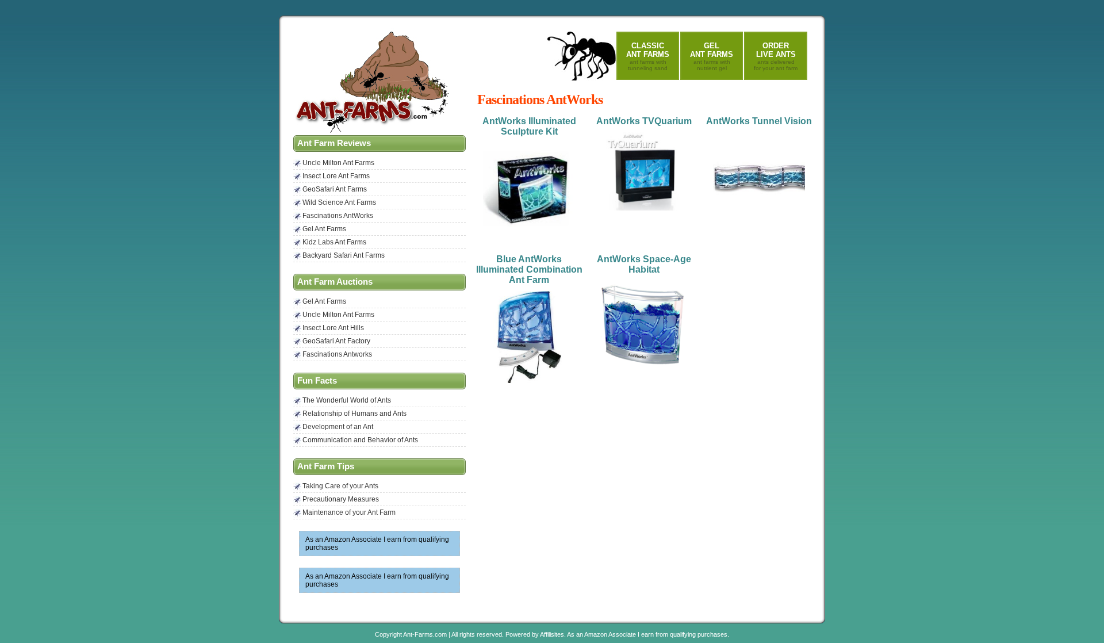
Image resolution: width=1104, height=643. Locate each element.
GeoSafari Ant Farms (334, 189)
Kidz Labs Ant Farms (334, 242)
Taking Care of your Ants (340, 486)
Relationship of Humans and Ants (354, 413)
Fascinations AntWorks (337, 216)
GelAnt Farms (711, 56)
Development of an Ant (337, 427)
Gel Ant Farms (324, 229)
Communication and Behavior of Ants (360, 440)
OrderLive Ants (776, 56)
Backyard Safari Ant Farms (343, 255)
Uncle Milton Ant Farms (338, 163)
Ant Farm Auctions (335, 281)
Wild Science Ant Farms (339, 202)
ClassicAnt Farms (647, 56)
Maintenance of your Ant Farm (349, 512)
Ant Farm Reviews (334, 143)
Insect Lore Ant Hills (333, 328)
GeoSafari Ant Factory (336, 341)
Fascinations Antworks (337, 354)
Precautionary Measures (340, 499)
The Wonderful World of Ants (346, 400)
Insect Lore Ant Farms (336, 176)
